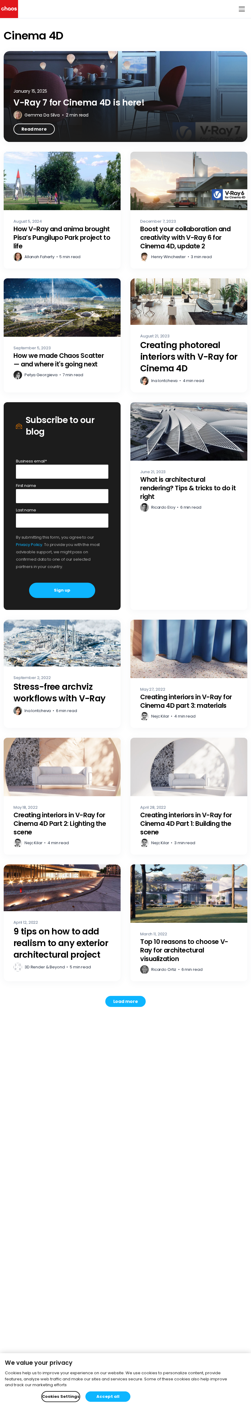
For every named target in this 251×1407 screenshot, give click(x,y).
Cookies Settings (61, 1396)
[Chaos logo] (9, 9)
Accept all (107, 1396)
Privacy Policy (29, 544)
